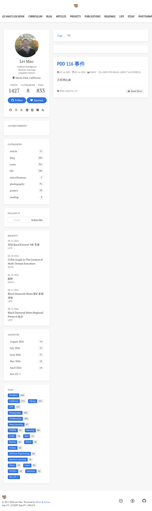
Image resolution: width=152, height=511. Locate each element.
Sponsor (38, 100)
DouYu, (70, 91)
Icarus (47, 502)
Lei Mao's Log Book (13, 16)
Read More (136, 91)
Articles (61, 16)
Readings (109, 16)
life (10, 248)
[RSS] (42, 110)
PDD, (62, 91)
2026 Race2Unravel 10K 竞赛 (24, 244)
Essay (131, 16)
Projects (75, 16)
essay (93, 72)
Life (121, 16)
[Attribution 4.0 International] (132, 501)
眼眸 (10, 278)
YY (76, 91)
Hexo (38, 502)
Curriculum (35, 16)
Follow (18, 100)
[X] (21, 110)
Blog (49, 16)
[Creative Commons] (121, 501)
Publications (92, 16)
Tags (59, 35)
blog (11, 267)
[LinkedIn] (26, 110)
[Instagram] (16, 110)
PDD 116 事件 (71, 63)
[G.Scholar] (37, 110)
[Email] (32, 110)
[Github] (10, 110)
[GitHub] (144, 501)
